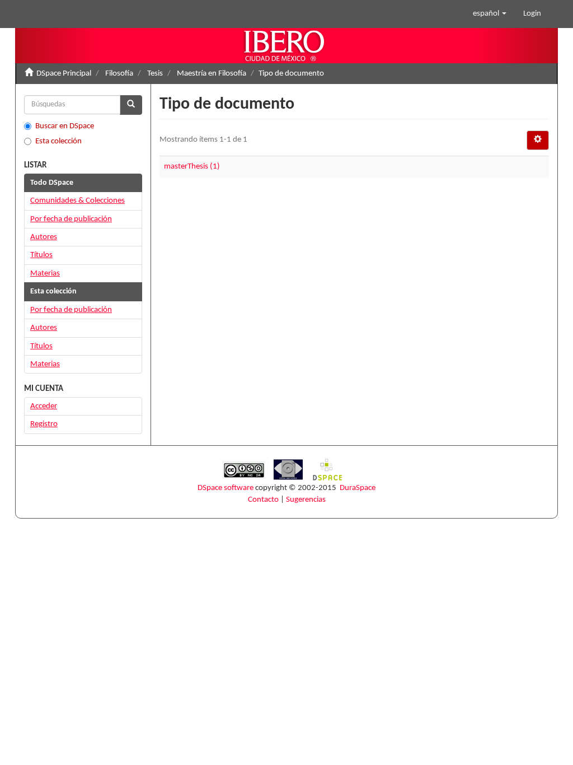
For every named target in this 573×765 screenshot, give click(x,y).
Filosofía (119, 73)
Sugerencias (306, 500)
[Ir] (131, 105)
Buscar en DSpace (64, 126)
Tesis (155, 73)
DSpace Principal (63, 73)
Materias (45, 273)
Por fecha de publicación (71, 219)
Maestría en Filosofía (211, 73)
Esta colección (58, 141)
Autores (43, 237)
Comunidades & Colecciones (77, 201)
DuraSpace (357, 488)
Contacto (263, 500)
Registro (44, 424)
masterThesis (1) (192, 166)
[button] (489, 14)
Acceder (43, 406)
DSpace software (225, 488)
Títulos (41, 255)
